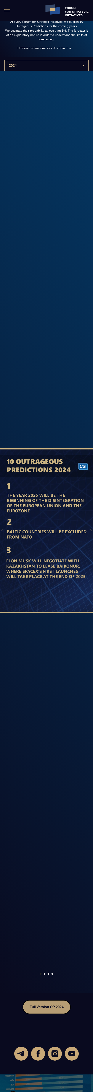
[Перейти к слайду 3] (48, 974)
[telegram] (21, 1054)
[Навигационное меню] (7, 10)
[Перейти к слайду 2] (44, 974)
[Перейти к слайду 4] (52, 974)
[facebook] (38, 1054)
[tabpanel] (46, 532)
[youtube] (72, 1054)
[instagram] (55, 1054)
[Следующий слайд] (91, 531)
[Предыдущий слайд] (2, 531)
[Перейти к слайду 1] (41, 974)
